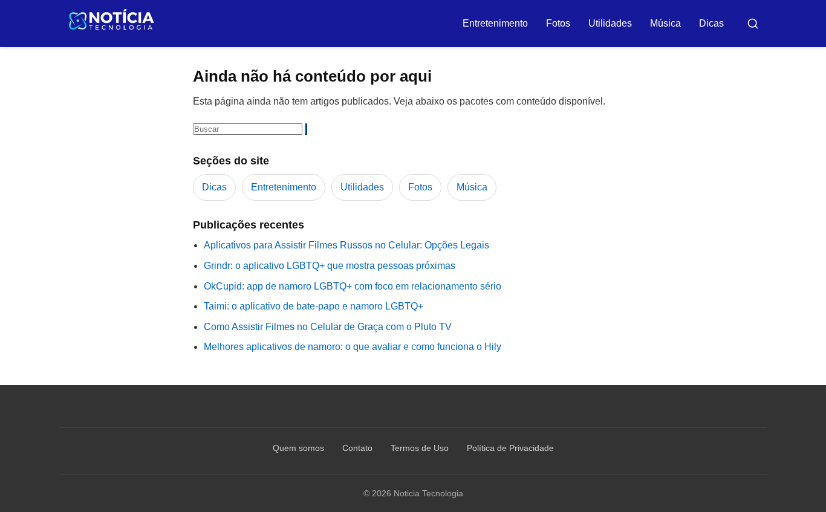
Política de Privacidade (510, 448)
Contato (357, 448)
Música (665, 23)
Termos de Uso (420, 448)
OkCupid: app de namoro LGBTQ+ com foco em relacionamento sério (352, 286)
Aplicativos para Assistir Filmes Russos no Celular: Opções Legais (346, 245)
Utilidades (610, 23)
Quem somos (298, 448)
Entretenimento (495, 23)
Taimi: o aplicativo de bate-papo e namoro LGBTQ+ (313, 306)
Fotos (558, 23)
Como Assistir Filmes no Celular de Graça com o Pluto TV (328, 327)
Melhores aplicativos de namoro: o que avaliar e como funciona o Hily (352, 347)
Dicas (711, 23)
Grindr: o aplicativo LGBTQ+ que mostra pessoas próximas (329, 266)
